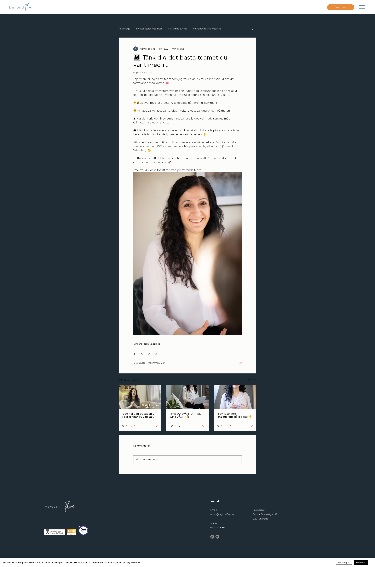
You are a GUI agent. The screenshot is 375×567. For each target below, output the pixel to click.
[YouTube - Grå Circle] (217, 537)
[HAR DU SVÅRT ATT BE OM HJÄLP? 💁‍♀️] (187, 397)
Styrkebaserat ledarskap (149, 28)
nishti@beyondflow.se (222, 514)
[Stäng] (371, 562)
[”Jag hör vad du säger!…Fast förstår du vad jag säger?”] (140, 397)
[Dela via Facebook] (134, 353)
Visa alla (252, 379)
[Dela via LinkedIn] (149, 353)
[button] (252, 29)
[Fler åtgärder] (240, 49)
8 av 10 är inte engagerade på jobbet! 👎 (234, 415)
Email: (213, 509)
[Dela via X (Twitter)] (141, 353)
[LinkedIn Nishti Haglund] (212, 537)
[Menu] (361, 6)
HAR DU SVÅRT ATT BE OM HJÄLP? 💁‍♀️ (185, 415)
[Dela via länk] (156, 353)
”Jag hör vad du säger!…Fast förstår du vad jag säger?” (138, 415)
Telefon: (214, 523)
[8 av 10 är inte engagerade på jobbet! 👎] (235, 397)
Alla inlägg (124, 28)
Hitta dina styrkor (177, 28)
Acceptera (360, 562)
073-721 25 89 (217, 527)
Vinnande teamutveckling (207, 28)
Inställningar (343, 562)
